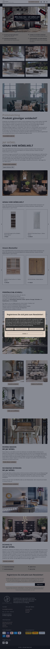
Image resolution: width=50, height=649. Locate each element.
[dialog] (25, 324)
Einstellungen (10, 329)
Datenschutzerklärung (28, 325)
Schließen (25, 334)
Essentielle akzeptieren (21, 329)
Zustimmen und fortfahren (36, 329)
